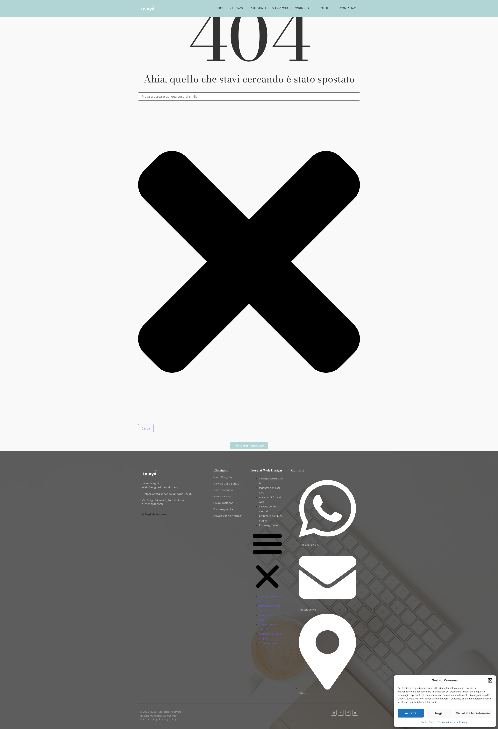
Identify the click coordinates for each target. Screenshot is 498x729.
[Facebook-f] (348, 713)
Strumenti (258, 8)
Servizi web (280, 8)
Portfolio (302, 8)
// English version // (155, 514)
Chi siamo (237, 8)
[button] (490, 680)
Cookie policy (148, 719)
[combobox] (249, 96)
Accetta (410, 713)
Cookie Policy (428, 722)
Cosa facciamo (223, 490)
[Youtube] (355, 713)
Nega (439, 713)
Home (220, 8)
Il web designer (223, 503)
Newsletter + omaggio (227, 516)
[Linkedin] (334, 713)
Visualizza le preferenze (473, 713)
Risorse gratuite (223, 509)
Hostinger (171, 716)
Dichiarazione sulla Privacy (452, 722)
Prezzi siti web (222, 496)
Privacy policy (167, 719)
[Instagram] (341, 713)
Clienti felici (324, 8)
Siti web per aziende (226, 483)
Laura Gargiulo (222, 477)
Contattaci (348, 8)
